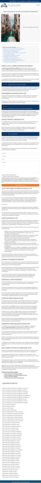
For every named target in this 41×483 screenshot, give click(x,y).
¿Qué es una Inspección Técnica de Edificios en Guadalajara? (16, 395)
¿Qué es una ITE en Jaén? (8, 408)
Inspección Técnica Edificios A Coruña (11, 440)
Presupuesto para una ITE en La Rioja (11, 466)
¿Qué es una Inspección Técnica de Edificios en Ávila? (14, 390)
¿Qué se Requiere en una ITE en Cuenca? (11, 437)
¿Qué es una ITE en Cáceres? (8, 406)
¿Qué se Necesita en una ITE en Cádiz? (11, 422)
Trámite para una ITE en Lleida (9, 471)
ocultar (18, 47)
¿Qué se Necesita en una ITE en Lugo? (10, 424)
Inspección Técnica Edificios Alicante (10, 442)
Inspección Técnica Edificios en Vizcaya (11, 457)
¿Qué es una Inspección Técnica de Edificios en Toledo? (15, 402)
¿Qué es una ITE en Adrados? (11, 376)
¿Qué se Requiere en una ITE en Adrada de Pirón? (15, 375)
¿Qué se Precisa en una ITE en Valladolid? (11, 431)
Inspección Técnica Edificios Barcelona (11, 444)
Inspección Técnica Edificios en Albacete (11, 446)
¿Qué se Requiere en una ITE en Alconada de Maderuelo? (20, 11)
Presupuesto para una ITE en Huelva (10, 464)
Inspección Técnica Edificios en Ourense (11, 455)
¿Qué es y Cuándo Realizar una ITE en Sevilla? (12, 419)
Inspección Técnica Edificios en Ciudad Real (12, 449)
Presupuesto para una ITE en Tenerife (11, 468)
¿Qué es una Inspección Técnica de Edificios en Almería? (15, 388)
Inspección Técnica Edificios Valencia (11, 460)
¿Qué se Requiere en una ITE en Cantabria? (12, 433)
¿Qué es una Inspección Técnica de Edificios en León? (14, 399)
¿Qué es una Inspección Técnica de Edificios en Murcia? (15, 401)
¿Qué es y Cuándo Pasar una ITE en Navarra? (12, 415)
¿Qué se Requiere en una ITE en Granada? (11, 439)
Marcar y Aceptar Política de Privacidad (11, 176)
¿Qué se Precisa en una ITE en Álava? (10, 428)
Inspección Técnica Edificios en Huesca (11, 451)
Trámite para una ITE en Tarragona (10, 477)
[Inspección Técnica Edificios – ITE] (10, 5)
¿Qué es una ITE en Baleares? (9, 404)
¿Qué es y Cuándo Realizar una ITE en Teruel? (12, 420)
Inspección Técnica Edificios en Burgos (11, 448)
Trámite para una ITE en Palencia (10, 473)
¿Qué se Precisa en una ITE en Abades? (13, 374)
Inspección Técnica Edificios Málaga (10, 459)
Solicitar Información (21, 185)
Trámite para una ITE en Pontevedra (10, 475)
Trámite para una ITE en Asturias (10, 469)
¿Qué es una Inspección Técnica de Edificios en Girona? (15, 393)
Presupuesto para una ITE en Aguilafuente (14, 378)
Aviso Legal (25, 181)
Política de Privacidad (31, 181)
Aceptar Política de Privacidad (9, 175)
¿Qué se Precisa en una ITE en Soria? (10, 430)
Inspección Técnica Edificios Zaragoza (11, 462)
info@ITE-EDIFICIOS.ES (33, 1)
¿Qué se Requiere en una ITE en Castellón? (12, 435)
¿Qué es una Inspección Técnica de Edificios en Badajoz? (15, 391)
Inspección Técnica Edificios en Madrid (11, 453)
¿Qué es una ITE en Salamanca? (9, 410)
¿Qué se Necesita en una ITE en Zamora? (11, 426)
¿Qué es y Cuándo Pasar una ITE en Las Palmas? (13, 413)
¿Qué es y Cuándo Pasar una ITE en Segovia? (12, 417)
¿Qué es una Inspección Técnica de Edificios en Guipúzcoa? (16, 397)
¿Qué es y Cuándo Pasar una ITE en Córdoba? (12, 411)
